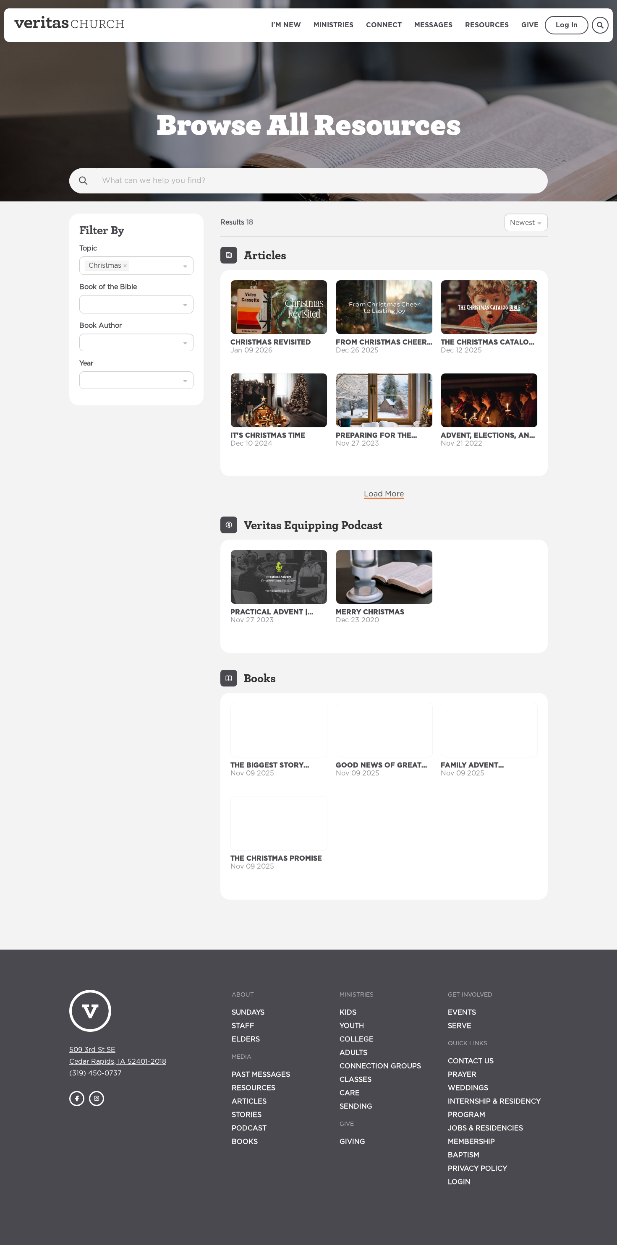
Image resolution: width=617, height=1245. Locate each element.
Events (462, 1012)
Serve (459, 1026)
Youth (352, 1026)
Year (86, 363)
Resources (487, 25)
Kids (348, 1012)
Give (530, 25)
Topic (88, 248)
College (357, 1039)
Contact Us (471, 1061)
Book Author (100, 325)
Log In (567, 25)
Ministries (333, 25)
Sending (356, 1106)
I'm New (286, 25)
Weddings (468, 1088)
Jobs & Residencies (485, 1128)
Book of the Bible (108, 287)
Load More (384, 494)
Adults (353, 1052)
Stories (246, 1115)
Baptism (463, 1155)
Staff (243, 1026)
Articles (249, 1101)
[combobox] (132, 265)
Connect (384, 25)
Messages (433, 25)
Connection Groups (380, 1066)
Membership (471, 1141)
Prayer (462, 1074)
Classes (355, 1079)
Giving (352, 1141)
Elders (246, 1039)
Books (245, 1141)
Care (350, 1093)
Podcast (249, 1128)
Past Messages (261, 1074)
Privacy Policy (477, 1168)
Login (459, 1182)
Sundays (248, 1012)
